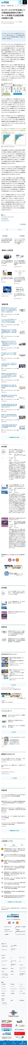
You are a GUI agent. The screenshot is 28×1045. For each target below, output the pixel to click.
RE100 (12, 974)
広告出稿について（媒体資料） (20, 927)
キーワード (4, 991)
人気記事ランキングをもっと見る (14, 902)
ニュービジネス (22, 971)
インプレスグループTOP (20, 934)
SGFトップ (3, 906)
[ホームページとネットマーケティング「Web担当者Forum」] (6, 1026)
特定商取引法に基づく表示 (20, 932)
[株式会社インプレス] (13, 1013)
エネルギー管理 (13, 961)
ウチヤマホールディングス (7, 217)
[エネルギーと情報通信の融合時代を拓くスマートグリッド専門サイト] (6, 1034)
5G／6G (3, 965)
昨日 (5, 845)
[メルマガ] (9, 560)
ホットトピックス (14, 988)
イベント (21, 984)
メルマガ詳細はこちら (21, 698)
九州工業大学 (4, 219)
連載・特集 (3, 5)
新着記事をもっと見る (14, 437)
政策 (3, 971)
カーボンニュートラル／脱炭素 (5, 974)
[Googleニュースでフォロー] (13, 923)
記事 (3, 1000)
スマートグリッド (23, 5)
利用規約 (17, 929)
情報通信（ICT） (5, 968)
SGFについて (4, 949)
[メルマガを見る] (9, 923)
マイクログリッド (4, 961)
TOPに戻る (23, 224)
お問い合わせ (7, 929)
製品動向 (12, 984)
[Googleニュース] (13, 560)
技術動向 (4, 984)
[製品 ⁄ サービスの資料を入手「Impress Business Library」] (6, 1038)
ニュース (12, 986)
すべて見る (14, 778)
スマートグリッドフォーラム (6, 2)
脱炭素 (3, 957)
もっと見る (13, 685)
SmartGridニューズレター (5, 1003)
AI (18, 5)
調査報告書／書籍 (10, 5)
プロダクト (13, 991)
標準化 (12, 968)
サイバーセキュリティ (22, 968)
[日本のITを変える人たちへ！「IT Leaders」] (19, 1030)
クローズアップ (22, 988)
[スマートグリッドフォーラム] (13, 916)
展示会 (3, 995)
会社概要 (6, 934)
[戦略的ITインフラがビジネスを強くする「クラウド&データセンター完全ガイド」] (6, 1022)
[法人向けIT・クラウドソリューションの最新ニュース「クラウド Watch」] (6, 1030)
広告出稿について (13, 949)
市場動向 (12, 993)
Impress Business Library (7, 689)
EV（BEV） (21, 965)
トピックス (4, 988)
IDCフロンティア (5, 220)
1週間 (13, 845)
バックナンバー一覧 (14, 741)
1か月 (21, 845)
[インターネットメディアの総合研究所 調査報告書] (19, 1026)
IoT (20, 961)
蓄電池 (12, 971)
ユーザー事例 (22, 993)
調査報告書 (22, 1000)
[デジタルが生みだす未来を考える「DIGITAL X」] (19, 1038)
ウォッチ (21, 991)
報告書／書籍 (4, 946)
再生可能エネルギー (13, 965)
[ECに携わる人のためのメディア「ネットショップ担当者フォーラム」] (19, 1034)
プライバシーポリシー (9, 931)
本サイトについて (8, 926)
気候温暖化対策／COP (22, 974)
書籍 (12, 1000)
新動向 (3, 993)
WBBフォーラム (5, 977)
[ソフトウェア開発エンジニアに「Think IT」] (19, 1022)
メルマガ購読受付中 (14, 946)
